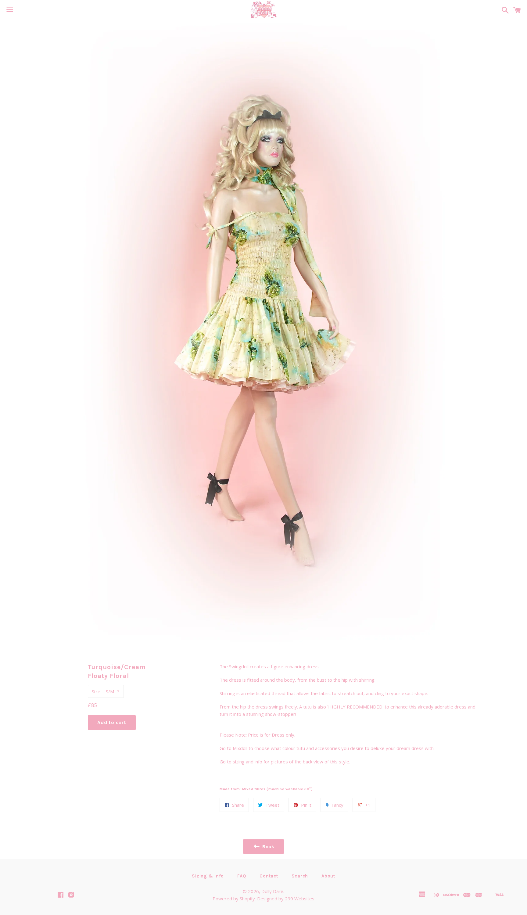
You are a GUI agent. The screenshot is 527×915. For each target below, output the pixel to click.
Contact (269, 876)
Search (300, 876)
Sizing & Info (208, 876)
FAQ (241, 876)
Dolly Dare (272, 891)
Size (96, 691)
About (328, 876)
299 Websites (299, 898)
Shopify (247, 898)
